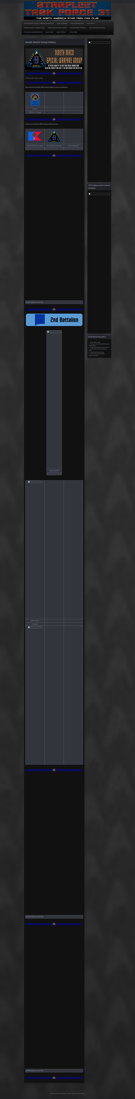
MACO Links (49, 32)
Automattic (81, 1093)
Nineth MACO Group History (97, 352)
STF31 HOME (73, 32)
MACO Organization (77, 23)
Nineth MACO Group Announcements (99, 347)
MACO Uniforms (62, 23)
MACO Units (91, 23)
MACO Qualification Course (57, 28)
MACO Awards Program (97, 28)
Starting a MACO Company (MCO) (34, 28)
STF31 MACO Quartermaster (33, 32)
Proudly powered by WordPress (58, 1093)
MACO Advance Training (78, 28)
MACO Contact (61, 32)
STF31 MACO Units (95, 342)
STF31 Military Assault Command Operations (39, 23)
